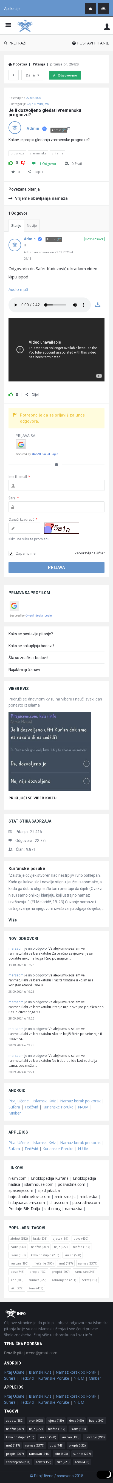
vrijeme (57, 153)
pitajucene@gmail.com (30, 1352)
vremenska (38, 153)
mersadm (16, 948)
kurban (19, 1263)
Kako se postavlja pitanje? (31, 634)
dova (81, 1238)
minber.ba (88, 1196)
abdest (19, 1238)
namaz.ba (73, 1208)
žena (36, 1288)
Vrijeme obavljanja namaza (41, 198)
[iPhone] (90, 8)
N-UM (83, 1107)
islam (18, 1255)
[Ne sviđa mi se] (23, 162)
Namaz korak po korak (80, 1100)
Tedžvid (31, 1107)
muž (66, 1263)
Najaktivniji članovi (24, 669)
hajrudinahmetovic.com (29, 1196)
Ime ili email (19, 476)
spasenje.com (21, 1190)
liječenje (43, 1263)
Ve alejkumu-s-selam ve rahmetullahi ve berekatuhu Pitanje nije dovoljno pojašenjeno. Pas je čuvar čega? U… (56, 1007)
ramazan (85, 1271)
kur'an (72, 1255)
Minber (15, 1113)
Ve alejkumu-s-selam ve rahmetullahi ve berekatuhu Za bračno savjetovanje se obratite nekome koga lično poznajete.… (51, 953)
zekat (89, 1280)
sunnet (37, 1280)
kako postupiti (45, 1255)
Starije (16, 225)
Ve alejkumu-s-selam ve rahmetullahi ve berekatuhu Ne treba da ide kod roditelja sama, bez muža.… (53, 1060)
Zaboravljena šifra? (89, 553)
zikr (16, 1288)
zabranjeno (64, 1280)
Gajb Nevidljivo (38, 104)
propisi (60, 1271)
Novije (32, 225)
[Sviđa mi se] (11, 162)
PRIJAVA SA (25, 435)
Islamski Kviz (44, 1100)
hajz (60, 1247)
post (17, 1271)
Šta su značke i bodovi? (29, 657)
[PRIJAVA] (107, 26)
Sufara (14, 1107)
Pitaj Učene (19, 1100)
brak (40, 1238)
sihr (16, 1280)
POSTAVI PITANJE (93, 43)
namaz (87, 1263)
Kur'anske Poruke (58, 1107)
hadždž (40, 1247)
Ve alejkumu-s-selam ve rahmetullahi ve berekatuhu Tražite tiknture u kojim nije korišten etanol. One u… (51, 980)
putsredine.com (86, 1202)
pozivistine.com (71, 1184)
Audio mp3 (19, 289)
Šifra (14, 498)
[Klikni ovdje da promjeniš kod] (61, 528)
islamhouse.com (38, 1184)
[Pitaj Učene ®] (26, 26)
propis (38, 1271)
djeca (60, 1238)
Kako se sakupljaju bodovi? (31, 646)
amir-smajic (65, 1196)
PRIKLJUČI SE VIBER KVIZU (32, 797)
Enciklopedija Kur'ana (50, 1178)
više (13, 920)
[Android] (103, 8)
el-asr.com (58, 1202)
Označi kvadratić (23, 519)
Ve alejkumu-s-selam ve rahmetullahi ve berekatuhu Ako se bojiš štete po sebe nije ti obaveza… (55, 1033)
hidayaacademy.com (27, 1202)
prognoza (17, 153)
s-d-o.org (52, 1208)
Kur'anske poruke (27, 868)
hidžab (81, 1247)
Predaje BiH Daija (24, 1208)
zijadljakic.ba (49, 1190)
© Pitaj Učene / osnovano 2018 (56, 1476)
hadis (18, 1247)
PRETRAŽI (17, 43)
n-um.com (18, 1178)
